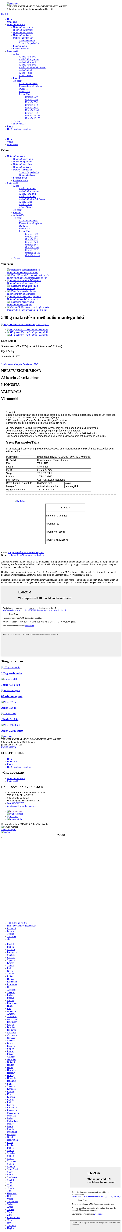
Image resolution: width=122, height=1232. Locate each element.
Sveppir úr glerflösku (29, 43)
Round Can (24, 94)
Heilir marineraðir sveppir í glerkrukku (26, 555)
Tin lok (16, 121)
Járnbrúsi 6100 (32, 110)
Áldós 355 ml (25, 70)
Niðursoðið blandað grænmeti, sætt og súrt (27, 277)
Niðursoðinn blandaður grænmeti (22, 299)
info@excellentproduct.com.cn (21, 806)
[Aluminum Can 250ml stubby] (10, 725)
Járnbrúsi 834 (31, 102)
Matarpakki (12, 51)
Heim (9, 19)
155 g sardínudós (11, 673)
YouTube (11, 936)
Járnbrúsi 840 (31, 105)
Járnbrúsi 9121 (32, 113)
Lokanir (17, 78)
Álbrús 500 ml (26, 75)
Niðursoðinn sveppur (23, 27)
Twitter (10, 933)
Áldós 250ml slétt (27, 56)
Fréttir (10, 126)
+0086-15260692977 (17, 923)
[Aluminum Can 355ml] (8, 702)
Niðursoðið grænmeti (23, 30)
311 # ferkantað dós (28, 83)
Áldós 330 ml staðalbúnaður (32, 67)
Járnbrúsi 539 (31, 97)
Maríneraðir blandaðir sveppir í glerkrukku (27, 310)
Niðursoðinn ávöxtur (23, 32)
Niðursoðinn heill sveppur (19, 304)
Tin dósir (17, 81)
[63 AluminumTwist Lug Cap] (10, 690)
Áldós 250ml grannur (29, 59)
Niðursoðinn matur (16, 24)
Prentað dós (24, 91)
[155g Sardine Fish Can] (10, 667)
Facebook (11, 928)
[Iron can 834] (8, 713)
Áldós (16, 54)
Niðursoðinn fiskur (22, 35)
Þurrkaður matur (20, 48)
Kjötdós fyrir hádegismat (30, 86)
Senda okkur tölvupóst (11, 364)
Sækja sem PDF (30, 364)
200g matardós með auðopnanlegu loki (26, 552)
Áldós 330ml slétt (27, 64)
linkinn (10, 931)
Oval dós (23, 89)
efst (8, 939)
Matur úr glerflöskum (23, 38)
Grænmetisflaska (27, 40)
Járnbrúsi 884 (31, 107)
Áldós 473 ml (25, 72)
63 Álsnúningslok (11, 696)
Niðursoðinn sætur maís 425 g (21, 288)
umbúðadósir (19, 123)
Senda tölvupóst (8, 829)
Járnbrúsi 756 (31, 99)
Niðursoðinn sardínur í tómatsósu (22, 283)
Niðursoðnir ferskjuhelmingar (21, 294)
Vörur (10, 142)
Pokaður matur (20, 46)
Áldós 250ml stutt (27, 62)
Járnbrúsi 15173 (32, 118)
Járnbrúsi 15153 (32, 115)
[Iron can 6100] (9, 679)
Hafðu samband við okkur (19, 129)
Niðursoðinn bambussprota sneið (22, 272)
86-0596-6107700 (15, 803)
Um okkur (12, 22)
